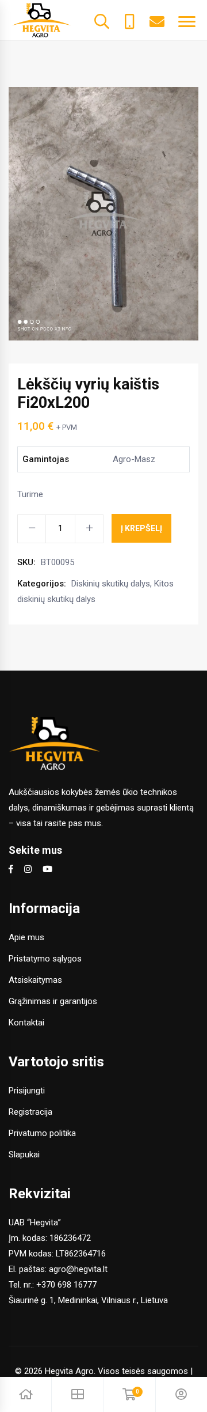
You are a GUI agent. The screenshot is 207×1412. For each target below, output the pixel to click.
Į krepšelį (141, 528)
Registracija (30, 1112)
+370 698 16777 (66, 1284)
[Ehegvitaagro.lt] (41, 19)
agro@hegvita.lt (78, 1269)
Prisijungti (27, 1090)
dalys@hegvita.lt (157, 20)
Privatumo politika (42, 1133)
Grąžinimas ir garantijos (53, 1001)
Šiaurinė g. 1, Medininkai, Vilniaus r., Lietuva (88, 1300)
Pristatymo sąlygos (45, 958)
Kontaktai (26, 1022)
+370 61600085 (129, 20)
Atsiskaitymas (35, 980)
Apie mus (26, 937)
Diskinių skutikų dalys (110, 583)
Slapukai (24, 1154)
